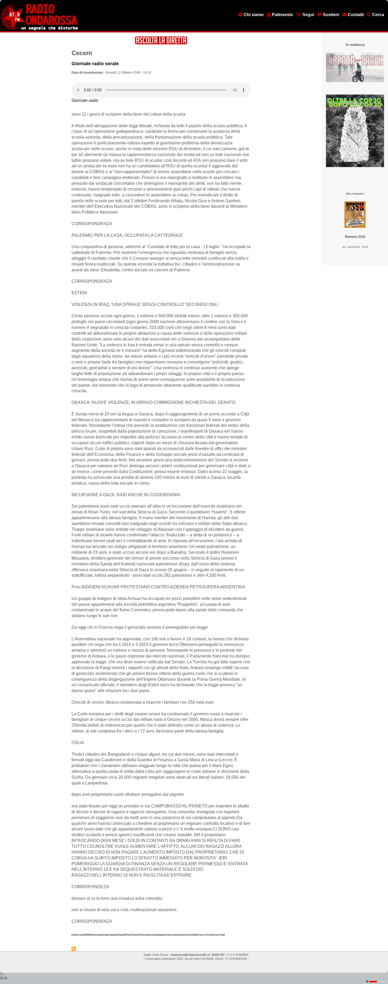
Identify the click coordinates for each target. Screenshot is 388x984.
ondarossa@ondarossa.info (188, 954)
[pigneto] (163, 934)
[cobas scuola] (79, 934)
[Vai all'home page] (39, 29)
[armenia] (153, 934)
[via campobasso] (177, 934)
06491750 (218, 954)
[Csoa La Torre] (205, 934)
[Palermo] (91, 934)
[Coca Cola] (219, 934)
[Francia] (144, 934)
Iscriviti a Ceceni (74, 949)
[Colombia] (191, 934)
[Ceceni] (135, 934)
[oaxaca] (112, 934)
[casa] (99, 934)
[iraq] (105, 934)
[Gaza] (120, 934)
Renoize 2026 (355, 237)
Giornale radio (85, 100)
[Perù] (127, 934)
